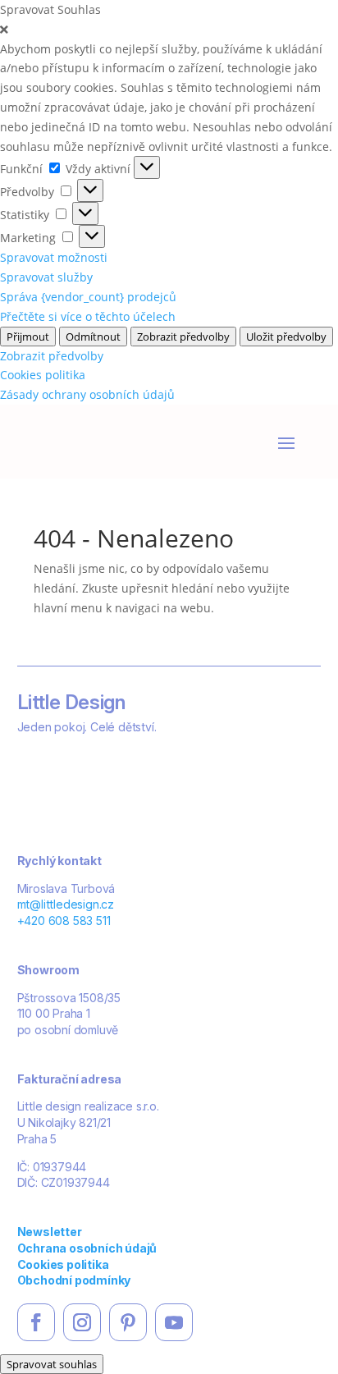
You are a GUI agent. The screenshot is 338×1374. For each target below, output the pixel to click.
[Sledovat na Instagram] (82, 1322)
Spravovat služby (46, 277)
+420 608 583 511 (64, 920)
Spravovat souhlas (52, 1364)
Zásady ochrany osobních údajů (87, 394)
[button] (169, 29)
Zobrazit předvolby (183, 336)
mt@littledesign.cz (65, 904)
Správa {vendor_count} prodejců (88, 297)
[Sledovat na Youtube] (174, 1322)
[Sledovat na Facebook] (36, 1322)
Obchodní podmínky (74, 1280)
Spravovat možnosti (53, 257)
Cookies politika (42, 374)
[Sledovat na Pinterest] (128, 1322)
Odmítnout (93, 336)
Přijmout (28, 336)
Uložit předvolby (286, 336)
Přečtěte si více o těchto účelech (88, 316)
